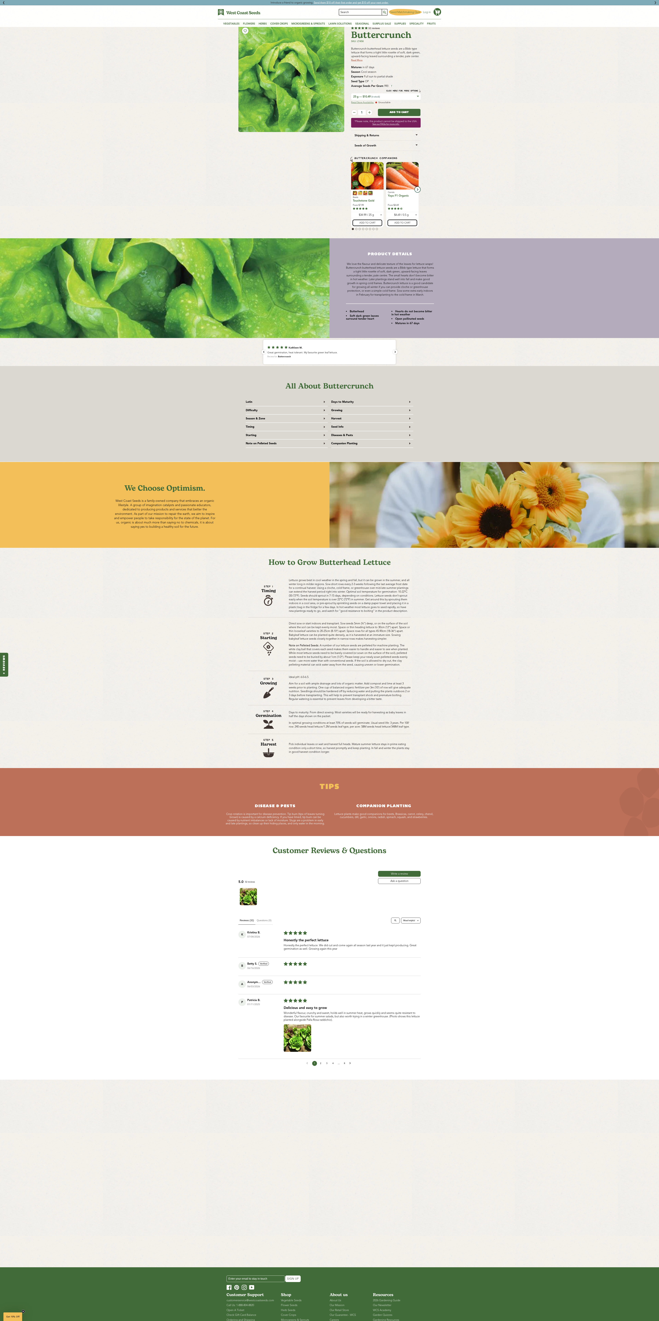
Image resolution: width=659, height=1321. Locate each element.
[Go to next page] (351, 1063)
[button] (437, 12)
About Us (335, 1300)
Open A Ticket (235, 1310)
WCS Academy (382, 1310)
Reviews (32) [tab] (247, 920)
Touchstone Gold (363, 200)
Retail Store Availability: (362, 102)
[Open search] (395, 920)
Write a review (399, 874)
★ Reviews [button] (4, 664)
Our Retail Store (339, 1310)
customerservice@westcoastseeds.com (250, 1300)
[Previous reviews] (264, 352)
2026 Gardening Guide (386, 1300)
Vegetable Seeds (291, 1300)
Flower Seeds (289, 1305)
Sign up (293, 1278)
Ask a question (399, 881)
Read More (356, 60)
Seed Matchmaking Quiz (405, 12)
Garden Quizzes (382, 1315)
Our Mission (337, 1305)
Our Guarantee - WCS (343, 1315)
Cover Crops (288, 1315)
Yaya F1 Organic (398, 195)
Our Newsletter (382, 1305)
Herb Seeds (288, 1310)
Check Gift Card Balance (241, 1315)
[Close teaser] (23, 1311)
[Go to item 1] (248, 896)
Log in (427, 12)
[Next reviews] (395, 352)
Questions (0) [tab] (264, 920)
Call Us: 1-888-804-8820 (240, 1305)
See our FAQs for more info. (386, 124)
